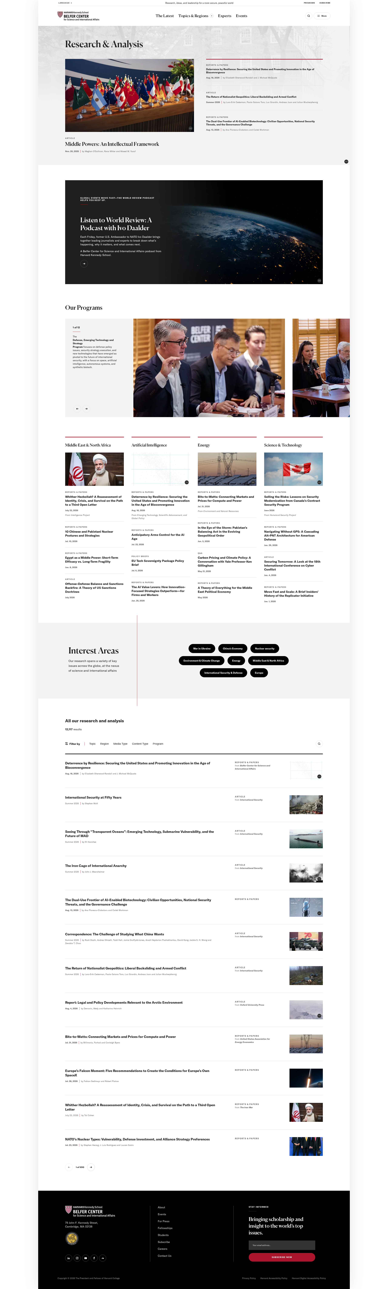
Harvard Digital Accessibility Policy (309, 1278)
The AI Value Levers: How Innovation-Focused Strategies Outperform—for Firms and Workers (158, 591)
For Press (163, 1221)
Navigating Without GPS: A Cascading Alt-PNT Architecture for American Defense (291, 535)
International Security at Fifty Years (93, 797)
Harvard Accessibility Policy (273, 1278)
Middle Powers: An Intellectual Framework (112, 144)
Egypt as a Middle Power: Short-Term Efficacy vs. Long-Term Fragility (91, 559)
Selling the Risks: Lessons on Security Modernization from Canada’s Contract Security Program (292, 500)
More (324, 16)
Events (162, 1214)
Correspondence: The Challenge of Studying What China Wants (114, 934)
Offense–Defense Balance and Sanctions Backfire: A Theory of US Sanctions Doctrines (94, 588)
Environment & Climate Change (202, 660)
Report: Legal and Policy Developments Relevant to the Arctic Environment (124, 1002)
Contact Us (164, 1255)
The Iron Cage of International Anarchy (96, 866)
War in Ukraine (202, 648)
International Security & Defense (223, 672)
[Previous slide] (77, 409)
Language (64, 3)
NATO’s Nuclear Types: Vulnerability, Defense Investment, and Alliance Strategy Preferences (137, 1139)
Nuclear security (264, 648)
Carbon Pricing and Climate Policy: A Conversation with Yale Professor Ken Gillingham (225, 561)
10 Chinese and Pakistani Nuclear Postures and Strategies (89, 533)
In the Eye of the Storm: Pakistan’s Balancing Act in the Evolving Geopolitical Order (222, 531)
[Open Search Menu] (308, 15)
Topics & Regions (196, 15)
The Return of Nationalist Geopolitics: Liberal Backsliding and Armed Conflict (251, 96)
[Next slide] (86, 409)
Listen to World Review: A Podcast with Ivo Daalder (116, 224)
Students (163, 1235)
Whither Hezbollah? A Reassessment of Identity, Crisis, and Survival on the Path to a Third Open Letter (94, 500)
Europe (259, 672)
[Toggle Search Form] (319, 743)
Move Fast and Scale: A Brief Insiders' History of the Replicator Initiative (291, 593)
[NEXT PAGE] (91, 1167)
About (161, 1207)
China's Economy (233, 648)
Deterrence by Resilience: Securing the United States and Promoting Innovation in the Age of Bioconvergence (161, 500)
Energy (236, 660)
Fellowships (165, 1228)
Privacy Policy (249, 1278)
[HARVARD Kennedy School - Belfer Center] (78, 16)
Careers (162, 1249)
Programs (309, 3)
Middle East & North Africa (268, 660)
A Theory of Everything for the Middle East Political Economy (225, 590)
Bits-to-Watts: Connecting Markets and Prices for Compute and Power (226, 499)
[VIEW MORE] (84, 263)
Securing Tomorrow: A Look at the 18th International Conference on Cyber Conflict (292, 565)
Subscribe (324, 3)
